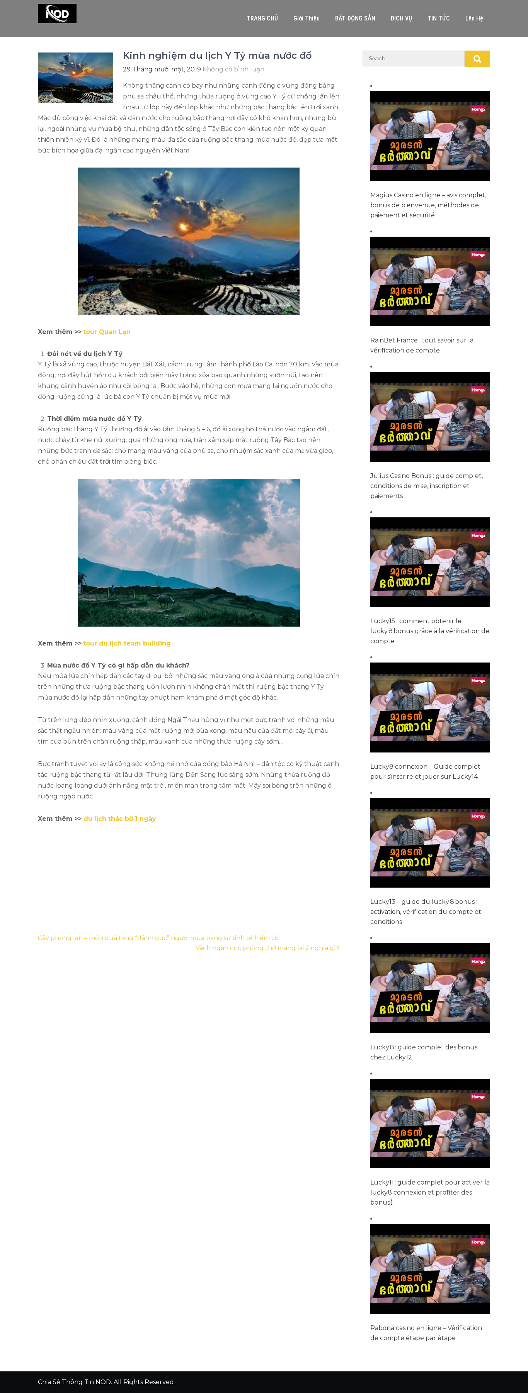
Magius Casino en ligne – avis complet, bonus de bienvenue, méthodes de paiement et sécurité (428, 205)
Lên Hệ (474, 18)
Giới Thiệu (306, 18)
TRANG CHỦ (262, 18)
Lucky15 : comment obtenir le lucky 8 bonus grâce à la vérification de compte (429, 631)
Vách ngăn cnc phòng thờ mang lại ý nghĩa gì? (267, 948)
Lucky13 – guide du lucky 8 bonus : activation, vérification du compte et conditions (425, 911)
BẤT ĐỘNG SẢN (355, 18)
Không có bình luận (233, 69)
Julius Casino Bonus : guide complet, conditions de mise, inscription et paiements (426, 486)
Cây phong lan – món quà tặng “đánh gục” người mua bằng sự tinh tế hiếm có (158, 938)
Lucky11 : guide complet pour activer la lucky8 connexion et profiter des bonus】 (430, 1192)
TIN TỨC (439, 18)
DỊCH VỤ (401, 18)
